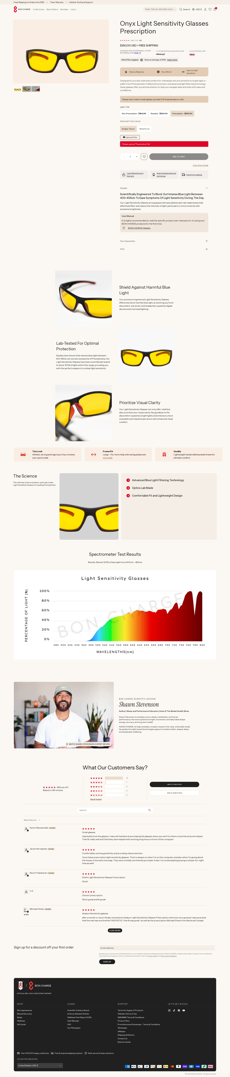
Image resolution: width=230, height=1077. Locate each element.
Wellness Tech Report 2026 (79, 1017)
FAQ (69, 1024)
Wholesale (122, 1028)
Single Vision (128, 129)
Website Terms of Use (127, 1014)
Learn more (172, 60)
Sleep (19, 1017)
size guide (107, 457)
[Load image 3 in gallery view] (35, 89)
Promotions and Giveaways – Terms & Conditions (139, 1024)
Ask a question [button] (174, 793)
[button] (38, 9)
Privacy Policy (153, 956)
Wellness (21, 1021)
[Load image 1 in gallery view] (17, 89)
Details (123, 188)
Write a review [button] (174, 784)
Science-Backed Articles (78, 1014)
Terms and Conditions (168, 956)
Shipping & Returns (126, 1035)
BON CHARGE (196, 1074)
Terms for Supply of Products (130, 1010)
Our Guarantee (127, 241)
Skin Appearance (24, 1010)
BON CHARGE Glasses (139, 228)
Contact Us (122, 1038)
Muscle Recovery (24, 1014)
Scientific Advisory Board (78, 1010)
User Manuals (73, 1021)
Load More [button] (115, 930)
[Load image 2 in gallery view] (26, 89)
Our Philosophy (73, 1028)
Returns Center (124, 1042)
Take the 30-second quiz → (160, 9)
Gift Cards (21, 1024)
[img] (144, 829)
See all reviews (96, 799)
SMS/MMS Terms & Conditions (131, 1017)
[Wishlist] (210, 9)
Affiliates (121, 1031)
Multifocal (144, 129)
